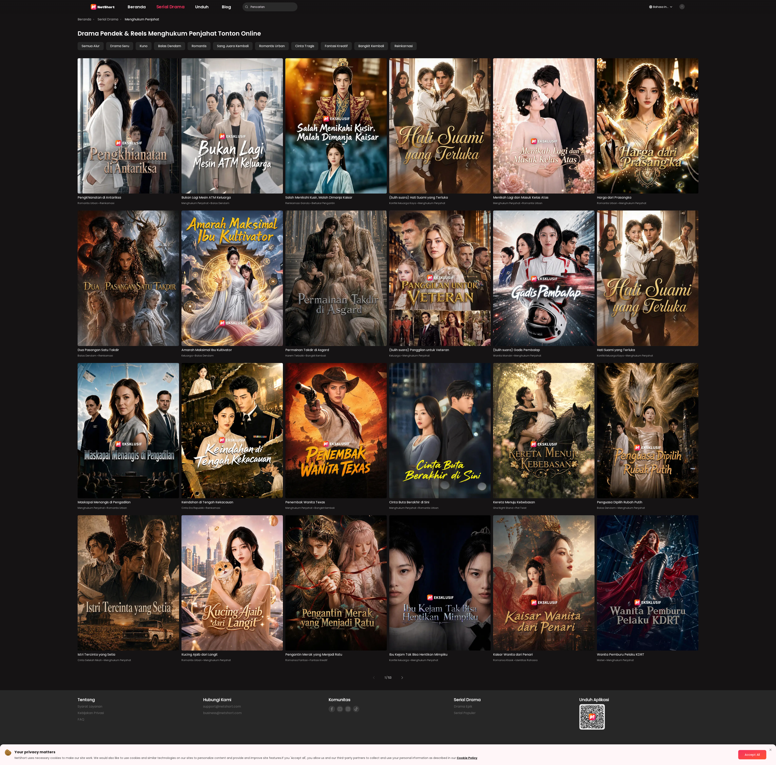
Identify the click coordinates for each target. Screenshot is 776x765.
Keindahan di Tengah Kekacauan (207, 502)
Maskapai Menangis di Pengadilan (104, 502)
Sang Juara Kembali (233, 46)
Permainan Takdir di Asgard (307, 350)
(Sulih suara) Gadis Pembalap (516, 350)
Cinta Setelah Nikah (90, 660)
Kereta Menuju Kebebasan (514, 502)
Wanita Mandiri (502, 355)
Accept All (752, 754)
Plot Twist (520, 508)
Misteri (601, 660)
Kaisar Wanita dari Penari (513, 654)
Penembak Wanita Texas (305, 502)
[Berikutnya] (402, 677)
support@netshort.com (222, 706)
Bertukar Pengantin (323, 203)
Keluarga (187, 355)
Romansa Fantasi (296, 660)
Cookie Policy (467, 758)
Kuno (144, 46)
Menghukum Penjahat (142, 19)
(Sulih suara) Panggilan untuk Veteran (419, 350)
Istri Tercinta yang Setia (96, 654)
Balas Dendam (169, 46)
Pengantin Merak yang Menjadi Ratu (313, 654)
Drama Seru (119, 46)
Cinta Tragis (304, 46)
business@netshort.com (222, 713)
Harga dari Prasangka (614, 197)
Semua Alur (91, 46)
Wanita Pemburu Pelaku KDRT (620, 654)
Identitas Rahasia (526, 660)
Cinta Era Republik (192, 508)
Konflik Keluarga (399, 660)
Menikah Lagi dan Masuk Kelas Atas (520, 197)
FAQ (81, 719)
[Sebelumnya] (373, 677)
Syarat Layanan (90, 706)
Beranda (84, 19)
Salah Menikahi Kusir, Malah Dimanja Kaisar (318, 197)
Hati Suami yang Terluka (616, 350)
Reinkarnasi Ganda (297, 203)
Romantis (199, 46)
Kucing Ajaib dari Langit (199, 654)
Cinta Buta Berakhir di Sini (409, 502)
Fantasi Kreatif (336, 46)
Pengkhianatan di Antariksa (99, 197)
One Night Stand (503, 508)
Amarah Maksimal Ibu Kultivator (206, 350)
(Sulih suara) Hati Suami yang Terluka (418, 197)
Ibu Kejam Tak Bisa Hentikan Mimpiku (418, 654)
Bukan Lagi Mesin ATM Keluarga (206, 197)
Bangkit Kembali (371, 46)
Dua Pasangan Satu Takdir (98, 350)
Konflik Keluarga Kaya (402, 203)
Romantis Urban (272, 46)
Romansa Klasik (503, 660)
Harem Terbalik (294, 355)
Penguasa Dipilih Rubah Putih (619, 502)
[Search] (246, 6)
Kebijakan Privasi (91, 713)
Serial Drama (108, 19)
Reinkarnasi (403, 46)
